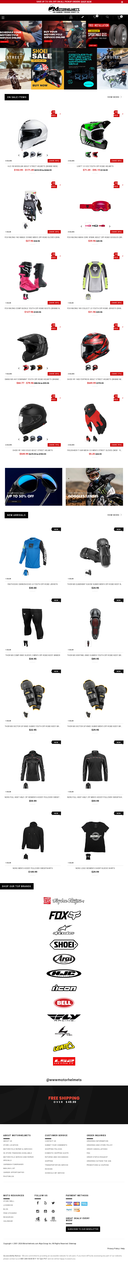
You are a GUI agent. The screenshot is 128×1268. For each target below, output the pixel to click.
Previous (18, 154)
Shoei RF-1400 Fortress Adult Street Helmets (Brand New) (95, 379)
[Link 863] (64, 959)
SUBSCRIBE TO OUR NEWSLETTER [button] (83, 1229)
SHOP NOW (86, 1)
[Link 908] (45, 1203)
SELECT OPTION (54, 176)
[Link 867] (64, 1017)
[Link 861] (64, 929)
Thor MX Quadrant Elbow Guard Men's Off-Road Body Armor (95, 584)
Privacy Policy (113, 1248)
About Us (7, 1141)
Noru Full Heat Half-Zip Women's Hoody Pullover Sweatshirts (33, 797)
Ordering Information (97, 1141)
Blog (5, 1209)
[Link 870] (64, 1061)
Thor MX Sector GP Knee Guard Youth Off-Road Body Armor (33, 726)
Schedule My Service (55, 1173)
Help (123, 1248)
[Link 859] (64, 900)
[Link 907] (38, 1203)
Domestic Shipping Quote (57, 1153)
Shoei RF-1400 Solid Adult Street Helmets (33, 450)
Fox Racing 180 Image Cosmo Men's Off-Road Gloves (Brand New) (33, 237)
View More (114, 97)
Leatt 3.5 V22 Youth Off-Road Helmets (95, 166)
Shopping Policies (53, 1149)
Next (46, 154)
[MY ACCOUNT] (71, 17)
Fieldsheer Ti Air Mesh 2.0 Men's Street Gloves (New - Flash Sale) (95, 450)
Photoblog (8, 1176)
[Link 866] (64, 1002)
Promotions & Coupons (98, 1165)
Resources (8, 1217)
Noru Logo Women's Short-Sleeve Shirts (95, 868)
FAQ (88, 1153)
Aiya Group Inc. (45, 1243)
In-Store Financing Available (17, 1153)
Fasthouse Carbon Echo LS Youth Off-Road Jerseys (33, 584)
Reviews (48, 1169)
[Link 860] (64, 915)
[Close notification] (122, 2)
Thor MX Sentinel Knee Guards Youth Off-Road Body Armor (95, 655)
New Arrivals (16, 515)
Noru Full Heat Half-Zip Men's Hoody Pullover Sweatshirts (95, 797)
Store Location (10, 1145)
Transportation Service (56, 1165)
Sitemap (72, 1243)
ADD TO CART (117, 594)
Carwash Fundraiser (13, 1164)
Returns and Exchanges (56, 1157)
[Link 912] (53, 1211)
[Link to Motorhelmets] (64, 9)
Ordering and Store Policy (100, 1145)
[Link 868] (64, 1032)
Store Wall (8, 1201)
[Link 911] (45, 1211)
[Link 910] (38, 1211)
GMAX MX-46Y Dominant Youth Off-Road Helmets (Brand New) (33, 379)
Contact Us (50, 1141)
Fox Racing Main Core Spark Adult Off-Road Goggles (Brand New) (95, 237)
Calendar (8, 1221)
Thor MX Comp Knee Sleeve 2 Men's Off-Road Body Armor (32, 655)
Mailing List (9, 1168)
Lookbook (8, 1205)
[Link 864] (64, 973)
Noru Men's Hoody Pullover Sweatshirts (33, 868)
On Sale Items (16, 97)
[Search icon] (106, 17)
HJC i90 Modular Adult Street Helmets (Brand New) (33, 166)
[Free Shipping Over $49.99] (64, 1100)
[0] (94, 17)
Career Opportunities (13, 1172)
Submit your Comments (56, 1145)
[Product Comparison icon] (82, 17)
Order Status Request (97, 1157)
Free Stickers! (10, 1213)
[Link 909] (53, 1203)
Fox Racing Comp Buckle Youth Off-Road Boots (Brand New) (33, 308)
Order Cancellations (97, 1149)
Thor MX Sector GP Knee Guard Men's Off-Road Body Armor (95, 726)
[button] (119, 18)
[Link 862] (64, 944)
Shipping (49, 1161)
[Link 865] (64, 988)
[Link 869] (64, 1046)
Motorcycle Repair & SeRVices (17, 1149)
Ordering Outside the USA (99, 1161)
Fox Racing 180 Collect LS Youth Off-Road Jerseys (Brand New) (95, 308)
